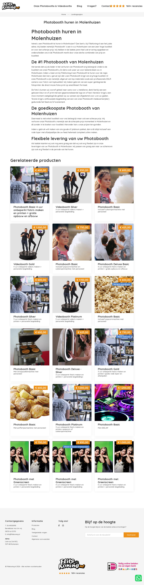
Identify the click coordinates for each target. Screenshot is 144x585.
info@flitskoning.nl (13, 534)
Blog (79, 6)
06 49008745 (11, 526)
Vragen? (91, 6)
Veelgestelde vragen (39, 533)
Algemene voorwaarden (41, 539)
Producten (35, 525)
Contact (106, 6)
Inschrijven (131, 535)
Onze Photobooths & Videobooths (53, 6)
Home (63, 14)
